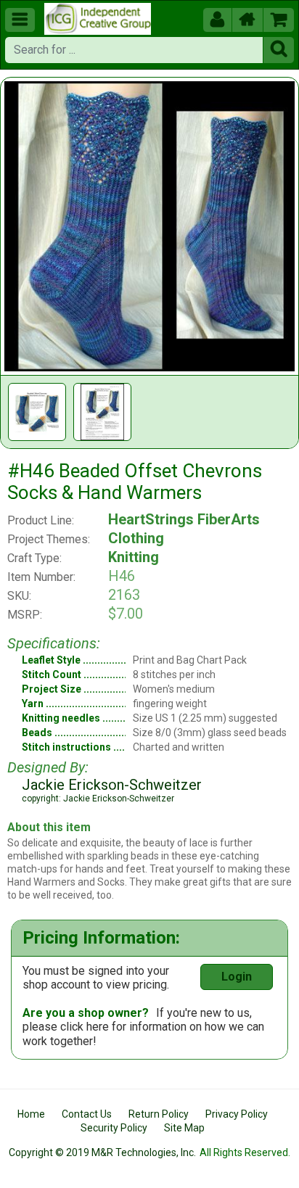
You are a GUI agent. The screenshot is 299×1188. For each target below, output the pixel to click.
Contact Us (87, 1114)
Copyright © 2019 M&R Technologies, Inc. (102, 1152)
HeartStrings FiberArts (184, 519)
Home (31, 1114)
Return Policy (158, 1114)
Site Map (184, 1128)
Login (236, 976)
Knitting (133, 557)
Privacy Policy (236, 1114)
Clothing (136, 538)
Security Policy (114, 1128)
